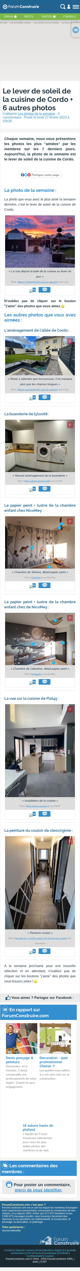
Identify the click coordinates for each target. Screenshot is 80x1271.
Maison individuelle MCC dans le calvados (37, 282)
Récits (28, 16)
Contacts (9, 1250)
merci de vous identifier (38, 1190)
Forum (8, 16)
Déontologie (50, 1253)
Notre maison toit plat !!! (37, 806)
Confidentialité (34, 1256)
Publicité (63, 1253)
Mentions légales (53, 1250)
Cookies (49, 1256)
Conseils (69, 16)
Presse (37, 1253)
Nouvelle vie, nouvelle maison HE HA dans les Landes (40, 938)
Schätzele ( (36, 577)
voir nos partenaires (11, 1230)
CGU (29, 1253)
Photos (47, 16)
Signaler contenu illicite (29, 1250)
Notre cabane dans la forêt (37, 481)
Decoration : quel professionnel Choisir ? (54, 1062)
